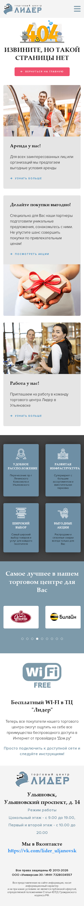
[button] (77, 9)
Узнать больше (28, 178)
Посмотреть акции (31, 254)
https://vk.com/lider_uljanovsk (42, 851)
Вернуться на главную (44, 71)
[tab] (22, 639)
